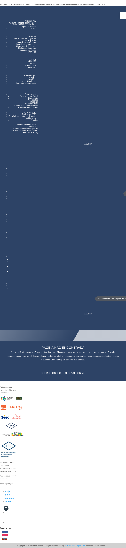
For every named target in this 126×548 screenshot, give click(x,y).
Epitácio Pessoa (29, 27)
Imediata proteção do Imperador (22, 23)
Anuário (32, 77)
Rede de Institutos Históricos (25, 106)
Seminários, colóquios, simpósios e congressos (25, 43)
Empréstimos (30, 65)
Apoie (8, 501)
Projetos (34, 120)
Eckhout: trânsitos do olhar (24, 25)
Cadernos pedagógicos (26, 83)
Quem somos (30, 94)
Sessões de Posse (28, 50)
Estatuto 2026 (30, 112)
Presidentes (32, 100)
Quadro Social (31, 104)
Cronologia (33, 98)
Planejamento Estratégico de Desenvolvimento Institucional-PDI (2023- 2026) (24, 131)
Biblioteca (31, 62)
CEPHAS (32, 37)
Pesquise (32, 67)
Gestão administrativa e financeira (26, 126)
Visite (33, 28)
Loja (7, 491)
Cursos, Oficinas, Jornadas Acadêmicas (24, 39)
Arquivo (32, 60)
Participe (32, 52)
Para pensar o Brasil (29, 96)
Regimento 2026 (29, 114)
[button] (123, 15)
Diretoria (34, 102)
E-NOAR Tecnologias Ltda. (75, 546)
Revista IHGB (30, 75)
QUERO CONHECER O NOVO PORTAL (63, 373)
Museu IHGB (30, 21)
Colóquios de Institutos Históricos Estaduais (26, 47)
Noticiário (32, 79)
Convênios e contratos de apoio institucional (22, 117)
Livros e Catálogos (28, 81)
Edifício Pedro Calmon (28, 108)
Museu (33, 64)
